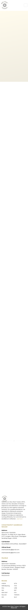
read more (19, 519)
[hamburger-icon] (25, 5)
